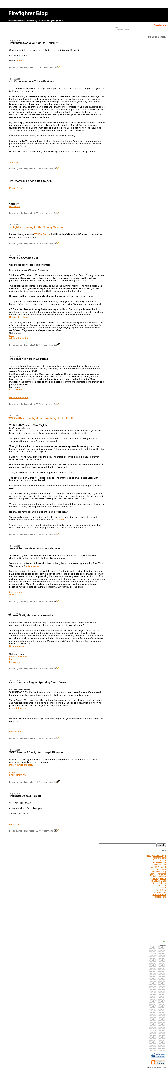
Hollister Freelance (19, 317)
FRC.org (162, 885)
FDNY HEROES (17, 775)
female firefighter (18, 656)
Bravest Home (159, 862)
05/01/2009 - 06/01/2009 (157, 1042)
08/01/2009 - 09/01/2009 (157, 1047)
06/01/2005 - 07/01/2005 (157, 967)
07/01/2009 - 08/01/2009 (157, 1045)
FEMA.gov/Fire (159, 878)
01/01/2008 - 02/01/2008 (157, 1016)
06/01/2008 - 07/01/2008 (157, 1024)
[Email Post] (56, 67)
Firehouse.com (159, 860)
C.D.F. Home (15, 389)
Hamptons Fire (159, 894)
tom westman (16, 592)
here (19, 60)
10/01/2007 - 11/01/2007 (157, 1011)
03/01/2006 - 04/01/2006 (157, 981)
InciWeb (162, 888)
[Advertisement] (57, 32)
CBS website (32, 566)
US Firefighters (159, 883)
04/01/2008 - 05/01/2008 (157, 1021)
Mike (116, 27)
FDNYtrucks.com (158, 865)
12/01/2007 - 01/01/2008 (157, 1014)
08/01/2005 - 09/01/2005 (157, 970)
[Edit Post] (59, 67)
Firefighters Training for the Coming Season (35, 227)
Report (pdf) (15, 188)
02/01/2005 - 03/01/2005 (157, 960)
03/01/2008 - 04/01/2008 (157, 1019)
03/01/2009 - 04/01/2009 (157, 1039)
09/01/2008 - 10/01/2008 (157, 1029)
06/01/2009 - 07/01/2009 (157, 1044)
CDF (11, 335)
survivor (13, 594)
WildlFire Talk (160, 892)
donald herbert (16, 824)
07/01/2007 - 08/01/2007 (157, 1006)
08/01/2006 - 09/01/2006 (157, 989)
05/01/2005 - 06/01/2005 (157, 965)
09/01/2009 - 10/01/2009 (157, 1048)
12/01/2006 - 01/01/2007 (157, 994)
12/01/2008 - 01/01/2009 (157, 1034)
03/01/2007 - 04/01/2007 (157, 999)
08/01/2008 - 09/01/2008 (157, 1027)
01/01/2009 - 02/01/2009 (157, 1035)
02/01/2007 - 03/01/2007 (157, 998)
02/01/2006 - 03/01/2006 (157, 980)
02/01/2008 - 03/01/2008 (157, 1017)
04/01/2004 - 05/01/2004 (157, 947)
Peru (11, 659)
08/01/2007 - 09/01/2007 (157, 1007)
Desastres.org (16, 646)
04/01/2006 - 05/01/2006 (157, 983)
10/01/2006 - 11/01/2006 (157, 993)
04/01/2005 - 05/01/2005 (157, 963)
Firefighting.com (158, 858)
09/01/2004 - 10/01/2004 (157, 952)
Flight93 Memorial (158, 867)
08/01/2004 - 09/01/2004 (157, 950)
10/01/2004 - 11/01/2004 (157, 953)
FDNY (12, 772)
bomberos (14, 662)
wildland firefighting (19, 338)
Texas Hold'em (159, 897)
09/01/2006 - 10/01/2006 (157, 991)
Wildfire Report (42, 234)
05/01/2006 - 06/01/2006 (157, 985)
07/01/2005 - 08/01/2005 (157, 968)
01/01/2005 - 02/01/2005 (157, 958)
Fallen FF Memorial (157, 874)
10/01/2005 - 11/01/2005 (157, 973)
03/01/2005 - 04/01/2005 (157, 962)
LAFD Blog (161, 890)
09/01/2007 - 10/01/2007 (157, 1009)
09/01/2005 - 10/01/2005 (157, 971)
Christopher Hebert (122, 29)
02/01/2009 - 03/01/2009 (157, 1037)
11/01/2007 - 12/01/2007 (157, 1012)
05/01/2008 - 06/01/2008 (157, 1022)
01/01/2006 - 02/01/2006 (157, 978)
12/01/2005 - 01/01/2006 (157, 976)
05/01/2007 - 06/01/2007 (157, 1003)
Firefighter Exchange (156, 855)
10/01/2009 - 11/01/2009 (157, 1050)
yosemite (14, 162)
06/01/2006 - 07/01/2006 (157, 986)
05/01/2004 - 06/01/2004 (157, 948)
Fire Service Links (158, 881)
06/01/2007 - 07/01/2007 (157, 1004)
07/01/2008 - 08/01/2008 (157, 1025)
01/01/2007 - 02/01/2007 (157, 996)
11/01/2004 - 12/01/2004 (157, 955)
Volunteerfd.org (159, 872)
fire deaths (14, 206)
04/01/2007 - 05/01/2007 (157, 1001)
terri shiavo (15, 731)
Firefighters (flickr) (158, 876)
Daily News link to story (21, 764)
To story (60, 519)
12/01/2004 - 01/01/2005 (157, 957)
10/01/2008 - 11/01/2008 (157, 1030)
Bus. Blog (161, 869)
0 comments (49, 67)
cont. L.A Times (20, 708)
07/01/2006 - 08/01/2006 (157, 988)
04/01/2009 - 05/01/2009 (157, 1040)
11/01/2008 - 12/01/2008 (157, 1032)
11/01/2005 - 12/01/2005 (157, 975)
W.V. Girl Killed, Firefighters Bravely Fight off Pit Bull (40, 418)
